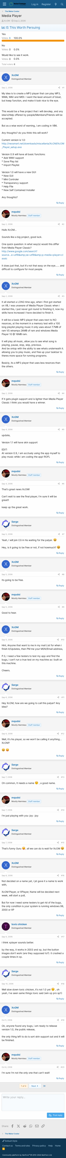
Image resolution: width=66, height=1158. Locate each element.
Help (50, 1145)
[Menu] (4, 4)
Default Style (10, 1141)
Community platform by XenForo (27, 1155)
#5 (63, 429)
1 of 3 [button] (23, 1086)
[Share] (59, 88)
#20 (62, 1067)
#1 (63, 87)
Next (33, 1086)
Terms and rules (22, 1145)
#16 (62, 875)
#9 (63, 607)
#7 (63, 534)
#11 (62, 697)
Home (58, 1145)
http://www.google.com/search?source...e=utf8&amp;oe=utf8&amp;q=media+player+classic (32, 255)
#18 (62, 984)
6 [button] (6, 37)
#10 (62, 640)
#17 (62, 937)
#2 (63, 224)
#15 (62, 842)
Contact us (7, 1145)
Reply (61, 203)
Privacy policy (39, 1145)
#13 (62, 777)
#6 (63, 483)
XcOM (7, 20)
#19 (62, 1020)
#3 (63, 296)
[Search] (62, 4)
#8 (63, 574)
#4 (63, 393)
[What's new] (55, 4)
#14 (62, 810)
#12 (62, 733)
